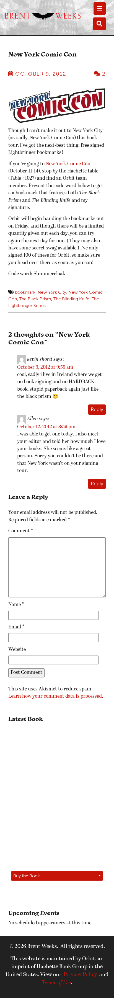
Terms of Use (56, 983)
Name (16, 604)
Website (17, 649)
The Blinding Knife (71, 298)
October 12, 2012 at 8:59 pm (46, 427)
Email (16, 627)
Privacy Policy (80, 975)
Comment (20, 531)
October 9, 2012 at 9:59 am (45, 367)
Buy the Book (26, 875)
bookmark (25, 292)
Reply (97, 409)
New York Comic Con (68, 164)
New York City (52, 292)
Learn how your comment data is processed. (55, 696)
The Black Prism (35, 298)
